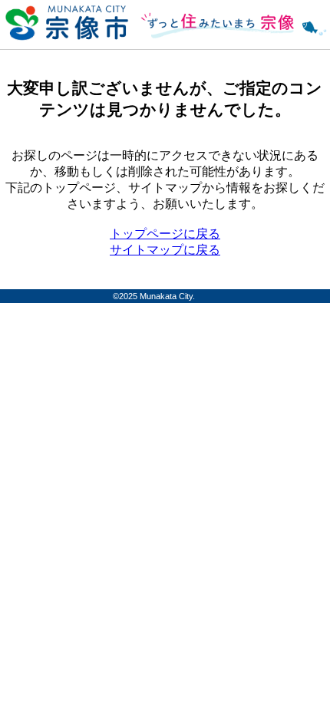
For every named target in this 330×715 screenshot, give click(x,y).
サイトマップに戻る (165, 249)
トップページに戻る (165, 233)
